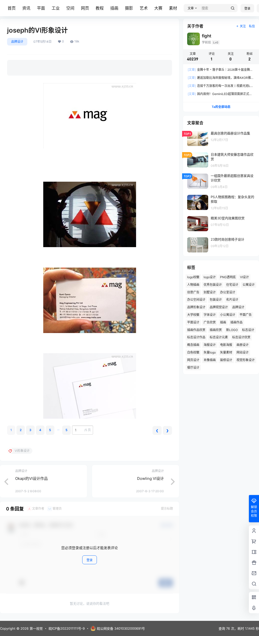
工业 (56, 8)
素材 (173, 8)
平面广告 (246, 315)
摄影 (129, 8)
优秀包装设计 (213, 285)
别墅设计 (210, 292)
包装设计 (216, 299)
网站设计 (242, 352)
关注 (243, 26)
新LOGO (232, 330)
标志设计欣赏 (241, 337)
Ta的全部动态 (221, 107)
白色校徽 (193, 352)
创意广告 (193, 292)
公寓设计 (249, 285)
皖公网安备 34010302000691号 (121, 628)
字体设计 (210, 315)
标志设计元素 (219, 337)
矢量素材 (226, 352)
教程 (100, 8)
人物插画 (193, 285)
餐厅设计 (193, 367)
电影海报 (226, 345)
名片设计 (232, 299)
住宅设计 (232, 285)
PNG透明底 (228, 277)
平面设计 (193, 322)
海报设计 (210, 345)
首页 (12, 8)
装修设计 (226, 360)
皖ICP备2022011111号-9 (67, 628)
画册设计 (242, 345)
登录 (247, 8)
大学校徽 (193, 315)
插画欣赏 (216, 330)
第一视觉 (36, 628)
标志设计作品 (196, 337)
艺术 (144, 8)
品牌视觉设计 (219, 307)
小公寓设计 (227, 315)
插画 (114, 8)
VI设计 (244, 277)
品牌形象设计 (196, 307)
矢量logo (210, 352)
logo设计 (210, 277)
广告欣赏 (210, 322)
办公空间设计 (196, 299)
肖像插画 (210, 360)
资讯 (26, 8)
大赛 (158, 8)
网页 (85, 8)
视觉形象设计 (245, 360)
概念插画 (193, 345)
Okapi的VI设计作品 (31, 478)
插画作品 (236, 322)
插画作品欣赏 (196, 330)
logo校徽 (193, 277)
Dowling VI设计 (150, 478)
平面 (41, 8)
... (58, 429)
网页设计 (193, 360)
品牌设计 (17, 41)
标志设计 (248, 330)
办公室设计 (227, 292)
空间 (70, 8)
